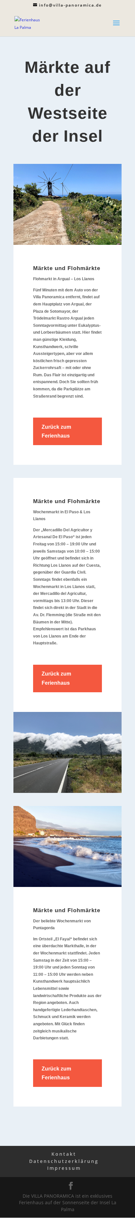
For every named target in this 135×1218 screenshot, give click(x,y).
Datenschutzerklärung (64, 1161)
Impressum (64, 1168)
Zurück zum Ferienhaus (56, 431)
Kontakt (63, 1154)
